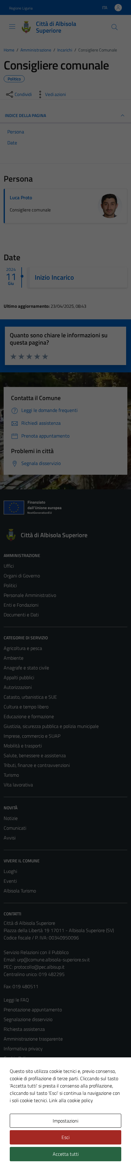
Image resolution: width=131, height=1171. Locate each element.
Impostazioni (65, 1120)
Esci (65, 1137)
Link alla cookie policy (71, 1100)
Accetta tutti (66, 1154)
